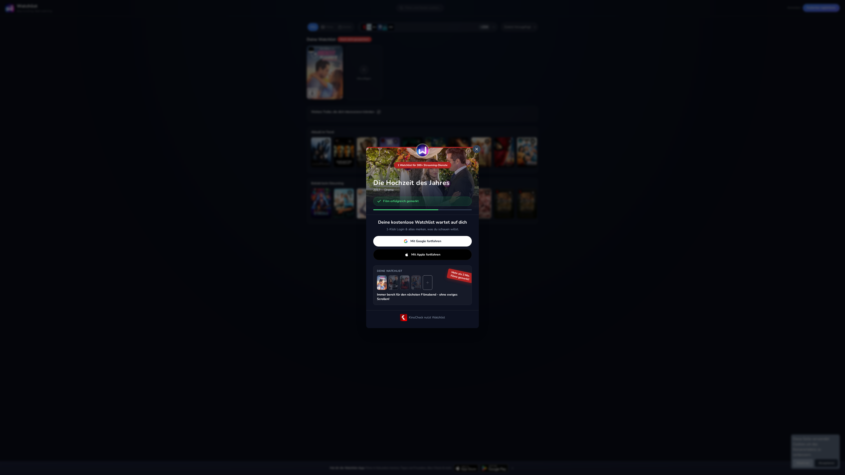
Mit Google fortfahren (425, 241)
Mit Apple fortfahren (425, 254)
